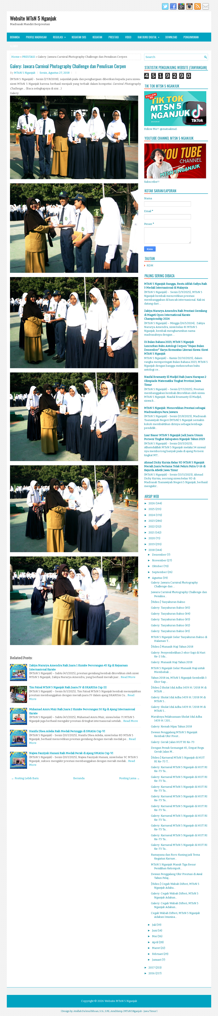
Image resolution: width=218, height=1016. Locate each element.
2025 (152, 509)
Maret (156, 948)
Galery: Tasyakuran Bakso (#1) (170, 631)
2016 (152, 973)
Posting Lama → (129, 778)
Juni (155, 930)
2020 (152, 538)
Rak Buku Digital (148, 37)
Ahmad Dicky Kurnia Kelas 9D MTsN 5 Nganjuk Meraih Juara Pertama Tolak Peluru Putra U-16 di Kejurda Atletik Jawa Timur (174, 466)
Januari (157, 959)
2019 (152, 544)
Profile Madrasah (36, 37)
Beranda (15, 37)
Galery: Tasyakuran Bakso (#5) (170, 607)
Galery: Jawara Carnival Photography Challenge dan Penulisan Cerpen (68, 66)
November (159, 560)
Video (128, 37)
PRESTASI (28, 56)
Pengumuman (191, 37)
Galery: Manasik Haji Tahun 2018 (171, 662)
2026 (152, 503)
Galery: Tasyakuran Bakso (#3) (170, 619)
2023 (152, 520)
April (155, 942)
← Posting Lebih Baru (25, 778)
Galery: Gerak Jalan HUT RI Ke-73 (172, 742)
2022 (152, 526)
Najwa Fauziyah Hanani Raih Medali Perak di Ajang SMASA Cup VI (71, 753)
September (160, 572)
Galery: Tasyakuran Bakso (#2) (170, 625)
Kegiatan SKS (79, 37)
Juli (154, 924)
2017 (152, 967)
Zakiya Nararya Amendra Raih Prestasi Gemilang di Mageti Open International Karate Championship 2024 (175, 314)
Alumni (14, 46)
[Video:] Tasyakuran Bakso (168, 602)
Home (15, 56)
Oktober (158, 566)
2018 (152, 550)
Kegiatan (97, 37)
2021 (152, 532)
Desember (159, 554)
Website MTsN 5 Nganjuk (33, 18)
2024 (152, 515)
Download (171, 37)
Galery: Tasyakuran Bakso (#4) (170, 613)
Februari (158, 954)
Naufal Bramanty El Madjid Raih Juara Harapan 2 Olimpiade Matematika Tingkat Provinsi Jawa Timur (175, 380)
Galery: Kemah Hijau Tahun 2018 (171, 726)
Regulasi (59, 37)
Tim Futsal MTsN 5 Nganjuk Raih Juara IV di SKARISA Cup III (68, 687)
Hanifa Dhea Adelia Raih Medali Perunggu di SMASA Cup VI (67, 731)
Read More (128, 677)
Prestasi (114, 37)
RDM (150, 265)
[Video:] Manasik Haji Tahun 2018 (172, 646)
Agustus (157, 577)
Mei (155, 936)
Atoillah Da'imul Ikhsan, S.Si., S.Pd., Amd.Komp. (98, 1011)
